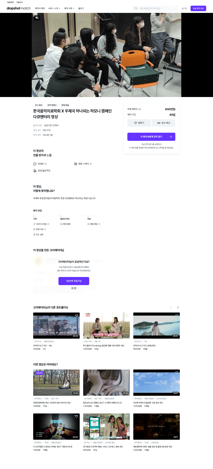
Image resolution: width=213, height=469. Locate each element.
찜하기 (141, 123)
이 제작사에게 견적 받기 (151, 136)
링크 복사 (166, 123)
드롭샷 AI (19, 2)
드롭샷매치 (10, 2)
